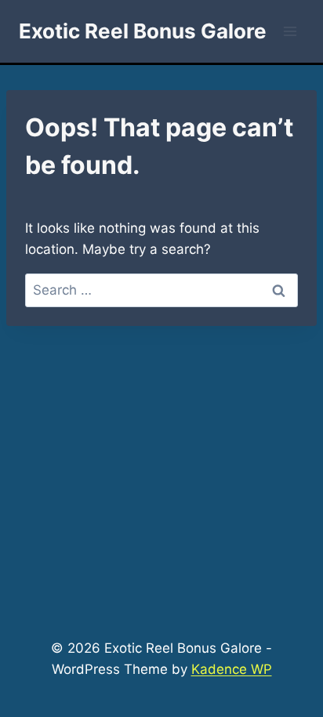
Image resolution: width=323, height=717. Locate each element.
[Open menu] (289, 31)
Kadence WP (231, 669)
